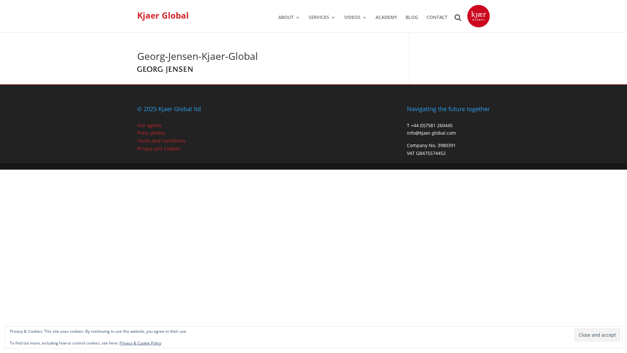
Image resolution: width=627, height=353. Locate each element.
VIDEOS (352, 17)
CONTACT (436, 17)
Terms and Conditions (161, 141)
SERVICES (319, 17)
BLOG (412, 17)
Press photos (151, 133)
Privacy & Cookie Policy (140, 343)
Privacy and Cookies (158, 148)
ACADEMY (386, 17)
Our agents (149, 125)
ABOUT (286, 17)
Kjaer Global (163, 15)
